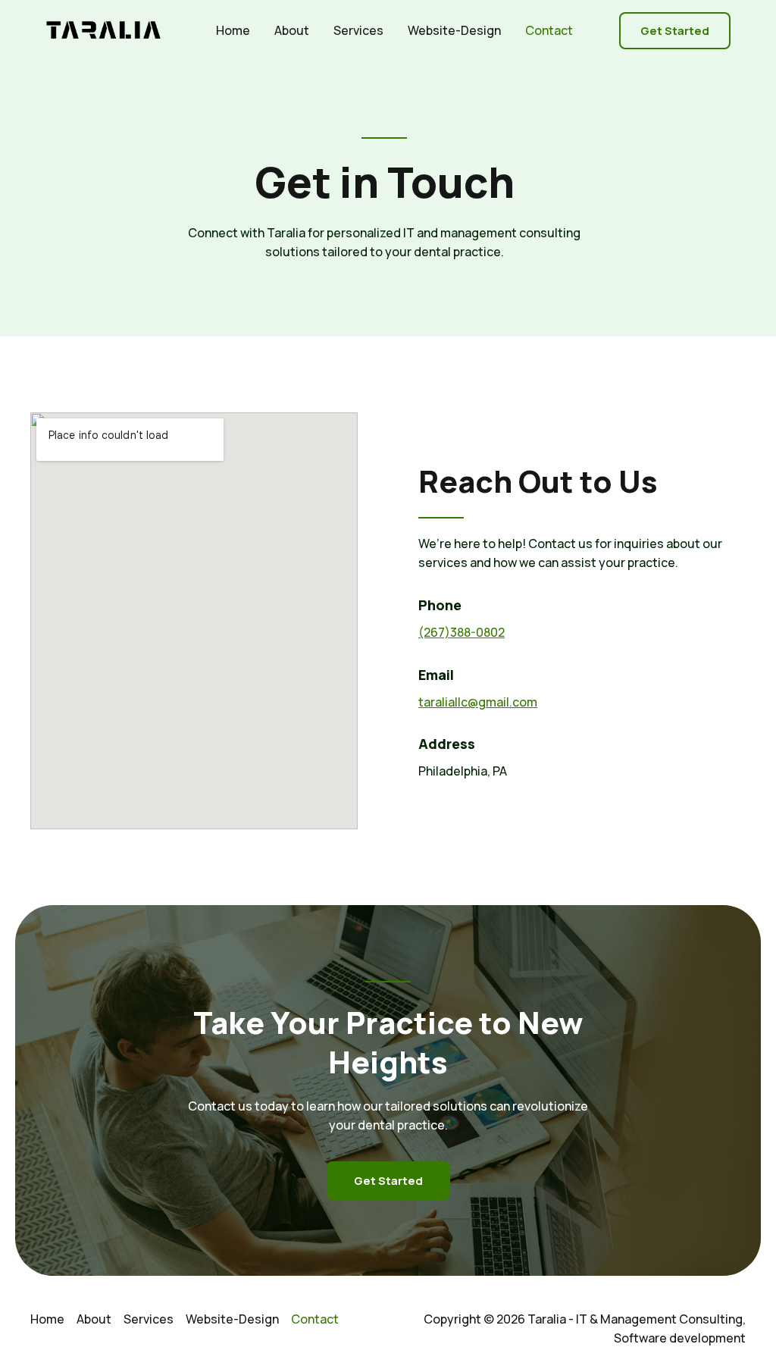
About (291, 30)
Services (358, 30)
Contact (549, 30)
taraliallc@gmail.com (477, 702)
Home (233, 30)
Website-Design (454, 30)
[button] (675, 30)
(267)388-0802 (461, 632)
